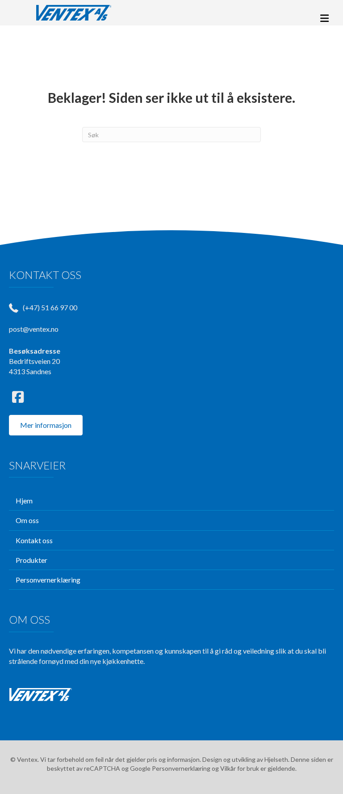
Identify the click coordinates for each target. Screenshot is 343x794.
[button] (18, 397)
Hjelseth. (277, 759)
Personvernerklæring (181, 768)
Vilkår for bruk (239, 768)
